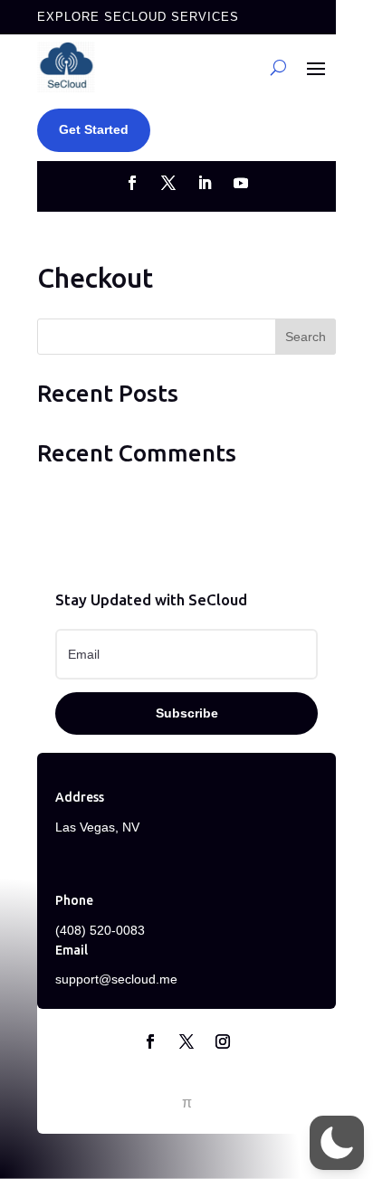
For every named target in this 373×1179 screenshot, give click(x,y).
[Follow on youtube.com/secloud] (240, 182)
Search (305, 336)
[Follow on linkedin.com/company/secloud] (204, 182)
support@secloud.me (116, 979)
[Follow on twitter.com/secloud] (168, 182)
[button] (337, 1143)
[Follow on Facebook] (150, 1041)
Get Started (94, 129)
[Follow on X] (186, 1041)
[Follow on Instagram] (222, 1041)
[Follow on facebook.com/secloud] (132, 182)
